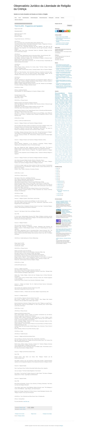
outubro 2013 (59, 184)
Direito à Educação (61, 121)
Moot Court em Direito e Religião (62, 44)
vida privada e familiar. (68, 162)
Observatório (65, 96)
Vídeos (67, 98)
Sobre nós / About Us (19, 19)
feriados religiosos (58, 154)
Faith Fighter (60, 126)
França (71, 103)
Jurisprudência (64, 112)
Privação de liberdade (61, 143)
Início (16, 17)
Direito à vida (67, 121)
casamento (57, 150)
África (56, 163)
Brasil (63, 98)
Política (62, 106)
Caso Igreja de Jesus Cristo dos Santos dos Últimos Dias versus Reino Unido (67, 220)
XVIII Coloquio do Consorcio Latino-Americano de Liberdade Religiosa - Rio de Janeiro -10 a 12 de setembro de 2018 (64, 65)
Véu (71, 148)
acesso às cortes (65, 149)
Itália (67, 134)
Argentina (60, 110)
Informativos (66, 100)
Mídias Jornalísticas (61, 140)
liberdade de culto (66, 155)
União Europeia (65, 114)
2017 (57, 173)
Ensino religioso (66, 125)
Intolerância (60, 112)
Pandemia (56, 141)
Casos (19, 17)
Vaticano (70, 106)
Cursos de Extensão (62, 111)
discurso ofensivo (65, 153)
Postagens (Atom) (21, 415)
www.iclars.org (26, 401)
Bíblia (56, 119)
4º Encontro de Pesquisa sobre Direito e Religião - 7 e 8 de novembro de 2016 (63, 72)
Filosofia (56, 127)
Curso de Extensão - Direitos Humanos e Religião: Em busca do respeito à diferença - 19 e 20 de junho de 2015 (64, 86)
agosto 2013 (59, 187)
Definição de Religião (61, 120)
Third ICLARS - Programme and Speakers (29, 26)
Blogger (61, 425)
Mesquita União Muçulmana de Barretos (61, 139)
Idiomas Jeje (60, 127)
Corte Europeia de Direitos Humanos (62, 105)
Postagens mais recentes (19, 413)
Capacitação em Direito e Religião (62, 43)
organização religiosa (65, 160)
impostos (70, 154)
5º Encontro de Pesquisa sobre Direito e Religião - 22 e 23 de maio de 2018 (63, 69)
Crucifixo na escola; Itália (65, 119)
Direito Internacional (43, 17)
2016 (57, 174)
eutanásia (70, 153)
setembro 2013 (60, 186)
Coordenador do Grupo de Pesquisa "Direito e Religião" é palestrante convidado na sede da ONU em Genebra (67, 211)
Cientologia (59, 119)
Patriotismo (67, 141)
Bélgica (71, 118)
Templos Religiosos (58, 148)
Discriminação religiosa (62, 124)
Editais (62, 125)
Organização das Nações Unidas (65, 99)
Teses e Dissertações (65, 148)
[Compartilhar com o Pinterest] (33, 407)
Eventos (62, 17)
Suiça (56, 147)
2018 (57, 171)
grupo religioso (65, 154)
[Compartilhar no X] (30, 407)
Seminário (70, 146)
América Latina (64, 102)
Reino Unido (66, 106)
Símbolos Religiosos (69, 147)
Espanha (56, 112)
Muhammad (70, 139)
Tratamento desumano (59, 114)
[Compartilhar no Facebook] (32, 407)
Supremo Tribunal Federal (61, 147)
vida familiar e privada (61, 162)
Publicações (51, 17)
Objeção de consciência (68, 140)
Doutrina (61, 100)
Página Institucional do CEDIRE (62, 36)
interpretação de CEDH (59, 155)
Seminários (57, 100)
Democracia (67, 120)
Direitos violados (69, 111)
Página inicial (33, 413)
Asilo (65, 117)
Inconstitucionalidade (63, 128)
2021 (57, 168)
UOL (70, 148)
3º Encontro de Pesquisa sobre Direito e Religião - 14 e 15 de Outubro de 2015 (63, 84)
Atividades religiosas (69, 117)
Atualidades (57, 111)
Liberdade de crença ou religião (66, 113)
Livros (71, 97)
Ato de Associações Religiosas (60, 118)
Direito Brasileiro (26, 17)
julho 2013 (59, 189)
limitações (59, 117)
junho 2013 (59, 193)
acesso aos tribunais (58, 149)
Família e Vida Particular (67, 126)
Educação (56, 107)
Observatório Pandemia (59, 104)
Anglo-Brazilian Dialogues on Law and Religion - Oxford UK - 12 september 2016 (64, 75)
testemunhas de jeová (68, 104)
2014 (57, 178)
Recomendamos (60, 93)
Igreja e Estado (65, 127)
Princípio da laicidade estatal (65, 142)
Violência (56, 110)
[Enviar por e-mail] (28, 407)
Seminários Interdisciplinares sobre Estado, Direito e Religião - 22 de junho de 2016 (64, 77)
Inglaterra (67, 103)
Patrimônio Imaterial (62, 141)
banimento (70, 149)
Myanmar (56, 140)
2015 (57, 176)
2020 (57, 170)
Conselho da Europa (64, 97)
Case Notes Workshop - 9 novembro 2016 (64, 70)
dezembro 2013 (60, 181)
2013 (57, 179)
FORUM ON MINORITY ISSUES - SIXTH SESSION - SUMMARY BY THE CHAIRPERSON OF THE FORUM (63, 202)
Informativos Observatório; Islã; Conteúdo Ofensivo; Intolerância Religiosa (63, 130)
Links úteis (57, 17)
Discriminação (61, 103)
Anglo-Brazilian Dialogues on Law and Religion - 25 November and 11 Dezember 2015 (64, 81)
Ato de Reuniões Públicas (67, 110)
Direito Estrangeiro (34, 17)
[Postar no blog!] (29, 407)
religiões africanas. (61, 161)
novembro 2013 (60, 182)
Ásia (57, 163)
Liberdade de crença (63, 107)
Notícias (24, 409)
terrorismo (66, 161)
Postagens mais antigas (47, 413)
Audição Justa (67, 118)
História (59, 106)
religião (62, 117)
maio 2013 (59, 195)
